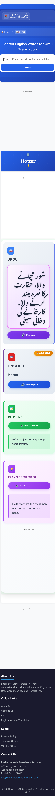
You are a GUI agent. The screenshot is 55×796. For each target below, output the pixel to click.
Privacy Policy (8, 736)
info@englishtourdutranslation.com (19, 777)
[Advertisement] (27, 120)
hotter (22, 32)
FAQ (3, 715)
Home (6, 32)
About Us (6, 706)
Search (28, 67)
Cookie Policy (8, 745)
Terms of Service (10, 741)
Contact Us (7, 710)
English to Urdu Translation (15, 720)
